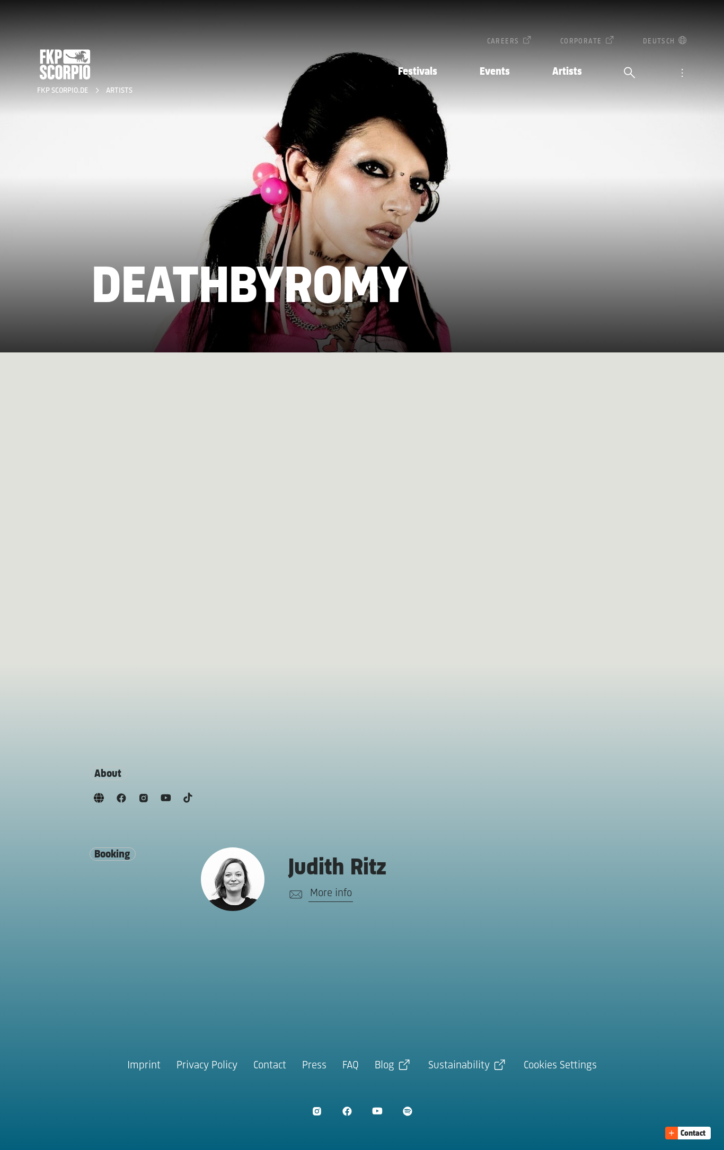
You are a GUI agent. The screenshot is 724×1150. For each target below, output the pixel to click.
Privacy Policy (206, 1065)
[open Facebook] (347, 1111)
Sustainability (459, 1065)
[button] (688, 1133)
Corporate (581, 42)
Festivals (417, 71)
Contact (269, 1065)
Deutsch (659, 42)
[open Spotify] (407, 1111)
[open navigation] (682, 73)
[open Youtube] (377, 1111)
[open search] (629, 73)
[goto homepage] (65, 64)
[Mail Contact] (293, 894)
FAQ (350, 1065)
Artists (567, 71)
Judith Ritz (337, 868)
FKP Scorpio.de (63, 91)
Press (314, 1065)
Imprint (144, 1065)
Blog (384, 1065)
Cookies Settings (560, 1065)
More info (331, 893)
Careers (503, 42)
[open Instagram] (317, 1111)
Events (495, 71)
